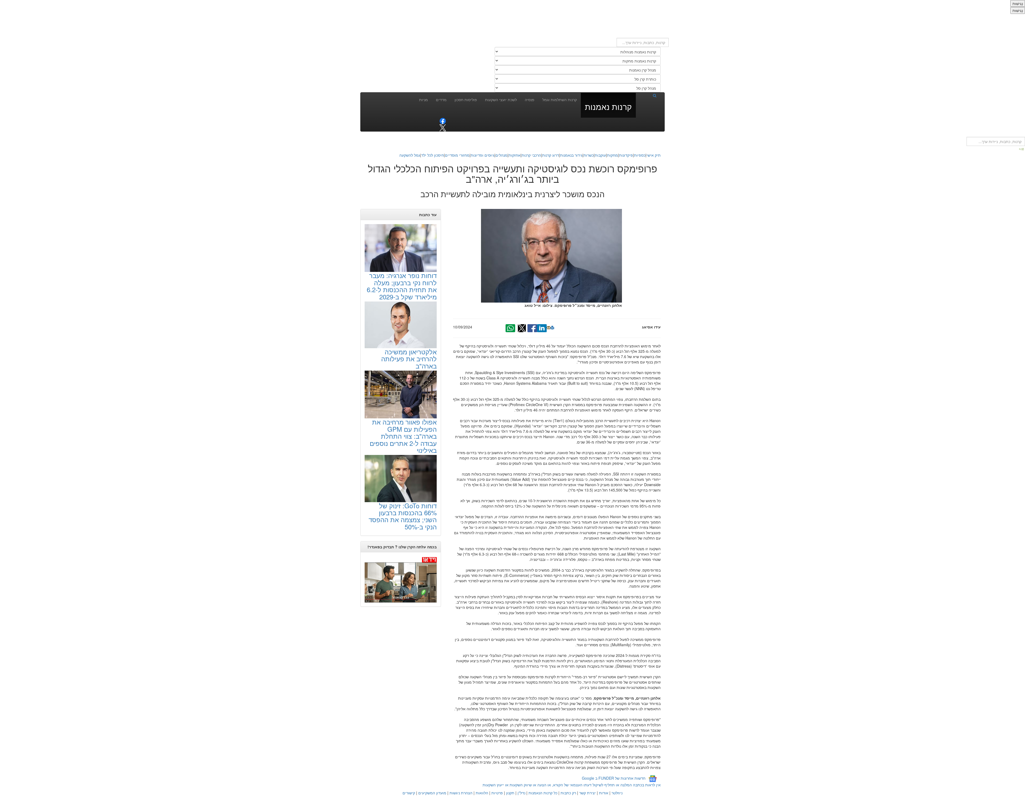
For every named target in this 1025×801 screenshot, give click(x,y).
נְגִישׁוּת (1017, 3)
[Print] (552, 327)
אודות (603, 792)
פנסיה (529, 99)
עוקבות (600, 155)
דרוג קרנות (550, 155)
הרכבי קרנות (531, 155)
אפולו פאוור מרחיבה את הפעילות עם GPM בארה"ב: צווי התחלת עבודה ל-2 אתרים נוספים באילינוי (403, 436)
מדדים (441, 99)
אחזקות (514, 155)
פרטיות (497, 792)
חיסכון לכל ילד (432, 155)
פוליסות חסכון (466, 99)
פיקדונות (626, 155)
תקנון (510, 792)
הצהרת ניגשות (461, 792)
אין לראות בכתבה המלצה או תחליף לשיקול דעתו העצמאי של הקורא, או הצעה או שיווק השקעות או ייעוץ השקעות (572, 784)
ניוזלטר (617, 792)
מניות (423, 99)
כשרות (589, 155)
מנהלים (501, 155)
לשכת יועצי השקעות (501, 99)
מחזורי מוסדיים (457, 155)
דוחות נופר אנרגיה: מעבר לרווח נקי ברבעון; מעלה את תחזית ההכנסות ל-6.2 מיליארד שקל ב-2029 (402, 286)
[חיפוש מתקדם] (1022, 148)
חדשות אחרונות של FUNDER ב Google (613, 778)
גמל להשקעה (409, 155)
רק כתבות (568, 792)
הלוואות (482, 792)
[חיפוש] (648, 95)
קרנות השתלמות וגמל (559, 99)
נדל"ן (521, 792)
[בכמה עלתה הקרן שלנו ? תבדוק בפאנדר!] (401, 579)
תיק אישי (653, 155)
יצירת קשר (587, 792)
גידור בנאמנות (571, 155)
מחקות (612, 155)
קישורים (409, 792)
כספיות (639, 155)
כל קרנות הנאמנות (543, 792)
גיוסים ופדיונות (482, 155)
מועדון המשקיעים (432, 792)
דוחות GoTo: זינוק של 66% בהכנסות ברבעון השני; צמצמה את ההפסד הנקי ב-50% (403, 516)
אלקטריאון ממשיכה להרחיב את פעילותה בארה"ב (409, 358)
